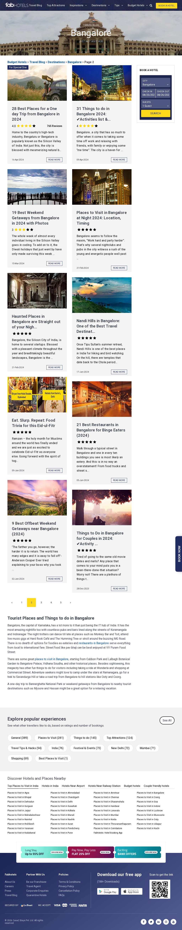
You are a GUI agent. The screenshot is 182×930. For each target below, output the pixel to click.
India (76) (57, 748)
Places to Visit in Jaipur (19, 810)
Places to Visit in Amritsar (106, 793)
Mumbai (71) (147, 748)
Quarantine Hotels (36, 895)
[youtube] (173, 922)
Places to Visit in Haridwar (106, 806)
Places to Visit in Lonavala (107, 810)
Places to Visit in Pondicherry (65, 828)
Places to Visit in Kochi (148, 828)
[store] (131, 892)
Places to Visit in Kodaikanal (21, 833)
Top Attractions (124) (120, 738)
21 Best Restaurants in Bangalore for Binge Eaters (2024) (101, 430)
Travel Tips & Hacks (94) (26, 748)
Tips (116, 5)
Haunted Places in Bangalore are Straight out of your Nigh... (36, 321)
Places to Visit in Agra (18, 793)
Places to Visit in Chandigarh (65, 797)
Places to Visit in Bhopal (19, 797)
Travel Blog (35, 5)
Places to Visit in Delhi (62, 801)
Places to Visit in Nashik (62, 819)
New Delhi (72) (120, 748)
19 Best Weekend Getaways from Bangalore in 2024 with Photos (35, 217)
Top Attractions (56, 5)
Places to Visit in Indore (148, 806)
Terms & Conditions (70, 881)
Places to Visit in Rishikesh (20, 824)
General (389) (19, 738)
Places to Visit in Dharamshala (109, 801)
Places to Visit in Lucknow (150, 810)
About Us (10, 881)
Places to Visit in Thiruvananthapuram (112, 824)
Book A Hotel (167, 5)
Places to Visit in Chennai (106, 797)
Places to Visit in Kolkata (63, 810)
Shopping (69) (20, 758)
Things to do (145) (85, 738)
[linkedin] (158, 922)
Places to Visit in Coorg (148, 797)
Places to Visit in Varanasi (20, 828)
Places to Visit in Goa (147, 801)
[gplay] (108, 892)
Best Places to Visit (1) (53, 758)
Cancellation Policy (69, 890)
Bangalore (75, 62)
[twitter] (151, 922)
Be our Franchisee (36, 881)
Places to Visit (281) (51, 738)
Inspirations (77, 5)
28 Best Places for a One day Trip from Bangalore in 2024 (36, 114)
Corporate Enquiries (37, 890)
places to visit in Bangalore (51, 659)
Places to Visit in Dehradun (20, 801)
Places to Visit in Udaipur (149, 824)
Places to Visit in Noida (105, 819)
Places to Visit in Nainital (19, 819)
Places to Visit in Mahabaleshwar (23, 815)
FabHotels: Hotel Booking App (108, 833)
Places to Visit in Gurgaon (20, 806)
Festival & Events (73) (87, 748)
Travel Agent (33, 886)
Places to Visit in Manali (62, 815)
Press (8, 890)
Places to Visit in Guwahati (64, 806)
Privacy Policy (66, 886)
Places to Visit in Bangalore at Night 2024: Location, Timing (102, 217)
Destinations (99, 5)
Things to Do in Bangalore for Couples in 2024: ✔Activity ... (100, 538)
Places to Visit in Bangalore (150, 793)
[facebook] (143, 922)
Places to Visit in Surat (62, 824)
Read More (54, 159)
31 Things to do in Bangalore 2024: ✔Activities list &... (94, 114)
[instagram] (166, 922)
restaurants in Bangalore (94, 643)
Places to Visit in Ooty (148, 819)
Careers (9, 886)
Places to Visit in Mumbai (106, 815)
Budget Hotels (136, 5)
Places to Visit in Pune (62, 833)
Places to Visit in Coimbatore (108, 828)
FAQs (62, 895)
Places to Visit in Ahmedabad (65, 793)
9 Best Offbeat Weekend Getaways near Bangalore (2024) (35, 528)
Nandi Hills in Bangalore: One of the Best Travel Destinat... (98, 326)
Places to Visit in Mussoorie (150, 815)
